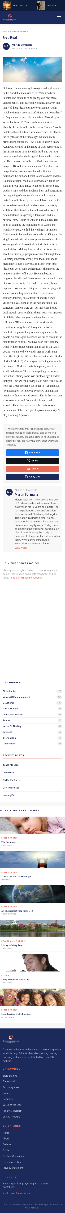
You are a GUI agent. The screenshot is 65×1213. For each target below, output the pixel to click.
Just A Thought (11, 1116)
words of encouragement (16, 697)
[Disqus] (32, 626)
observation (9, 743)
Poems (6, 1093)
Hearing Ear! (9, 795)
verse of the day (12, 726)
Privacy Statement (13, 1167)
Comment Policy (12, 1162)
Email (35, 468)
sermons (7, 732)
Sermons (8, 1099)
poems (6, 720)
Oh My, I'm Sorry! (11, 780)
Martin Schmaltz (22, 44)
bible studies (9, 691)
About (6, 1138)
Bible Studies (10, 1075)
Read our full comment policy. (26, 577)
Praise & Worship (12, 1110)
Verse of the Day (12, 1105)
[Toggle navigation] (58, 18)
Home (6, 1132)
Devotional (9, 1081)
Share (35, 460)
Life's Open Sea (11, 787)
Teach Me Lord (11, 765)
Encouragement (11, 1087)
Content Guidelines (13, 1156)
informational (9, 738)
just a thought (10, 708)
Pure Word (8, 772)
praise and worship (13, 714)
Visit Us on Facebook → (17, 1193)
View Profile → (22, 548)
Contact (7, 1150)
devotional (8, 703)
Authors (7, 1144)
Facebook (34, 452)
